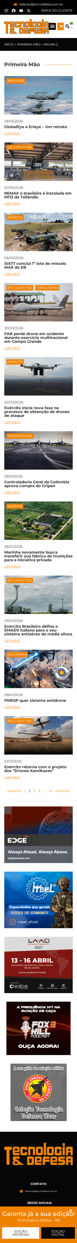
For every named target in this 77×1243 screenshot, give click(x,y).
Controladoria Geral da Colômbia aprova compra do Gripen (36, 484)
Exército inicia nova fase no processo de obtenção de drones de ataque (37, 412)
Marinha (14, 506)
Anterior (14, 791)
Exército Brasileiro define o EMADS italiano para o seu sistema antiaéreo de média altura (38, 630)
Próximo (62, 791)
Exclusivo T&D (19, 147)
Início (9, 44)
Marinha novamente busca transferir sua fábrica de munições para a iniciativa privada (38, 556)
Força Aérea (47, 288)
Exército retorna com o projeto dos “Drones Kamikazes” (35, 769)
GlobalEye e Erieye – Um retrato (35, 127)
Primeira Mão (28, 44)
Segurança (17, 654)
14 (50, 791)
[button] (52, 26)
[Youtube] (21, 11)
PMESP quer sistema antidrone (35, 700)
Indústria (15, 81)
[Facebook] (14, 11)
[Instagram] (6, 11)
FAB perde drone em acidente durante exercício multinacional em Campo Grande (36, 337)
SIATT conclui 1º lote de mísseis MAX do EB (35, 265)
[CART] (61, 26)
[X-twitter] (29, 11)
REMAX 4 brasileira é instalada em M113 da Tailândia (38, 195)
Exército (15, 217)
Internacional (20, 436)
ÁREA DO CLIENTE (57, 11)
